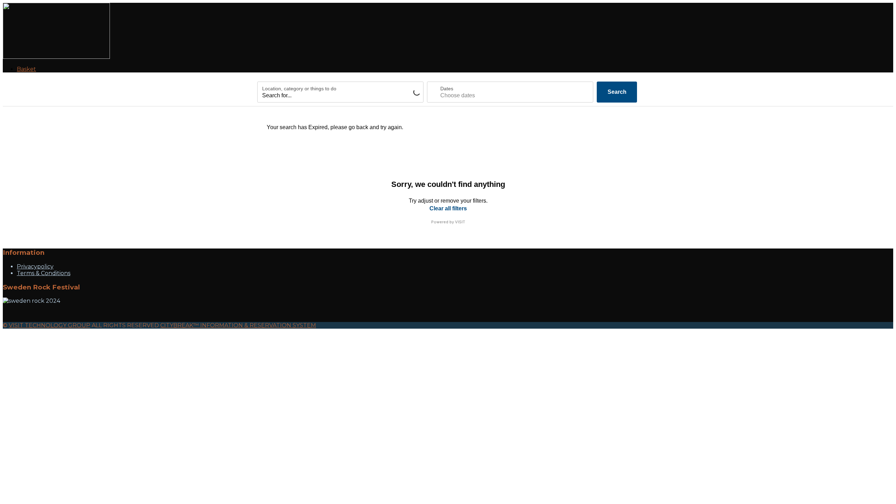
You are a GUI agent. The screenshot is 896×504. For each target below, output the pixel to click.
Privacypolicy (35, 266)
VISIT (460, 221)
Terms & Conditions (43, 273)
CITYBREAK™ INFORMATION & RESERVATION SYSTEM (238, 325)
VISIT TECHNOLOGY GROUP (49, 325)
